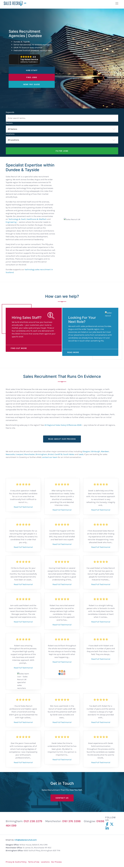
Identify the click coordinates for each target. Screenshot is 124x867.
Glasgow (86, 451)
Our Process (56, 862)
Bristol (51, 454)
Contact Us (62, 798)
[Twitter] (112, 824)
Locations (10, 134)
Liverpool (19, 454)
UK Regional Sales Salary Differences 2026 (62, 425)
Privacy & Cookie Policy (16, 862)
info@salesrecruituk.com (25, 840)
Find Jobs (31, 77)
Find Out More (19, 348)
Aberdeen (105, 451)
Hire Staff (31, 70)
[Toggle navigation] (117, 3)
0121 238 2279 (33, 821)
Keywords (10, 112)
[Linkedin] (107, 828)
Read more (73, 352)
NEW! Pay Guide (31, 84)
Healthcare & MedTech (37, 219)
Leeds (81, 454)
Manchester (29, 454)
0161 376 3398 (71, 821)
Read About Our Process (62, 439)
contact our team (49, 457)
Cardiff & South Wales (64, 454)
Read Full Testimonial (23, 507)
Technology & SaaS (17, 219)
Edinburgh (95, 451)
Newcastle (10, 454)
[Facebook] (107, 824)
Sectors (9, 123)
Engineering (11, 222)
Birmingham (41, 454)
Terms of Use (33, 862)
